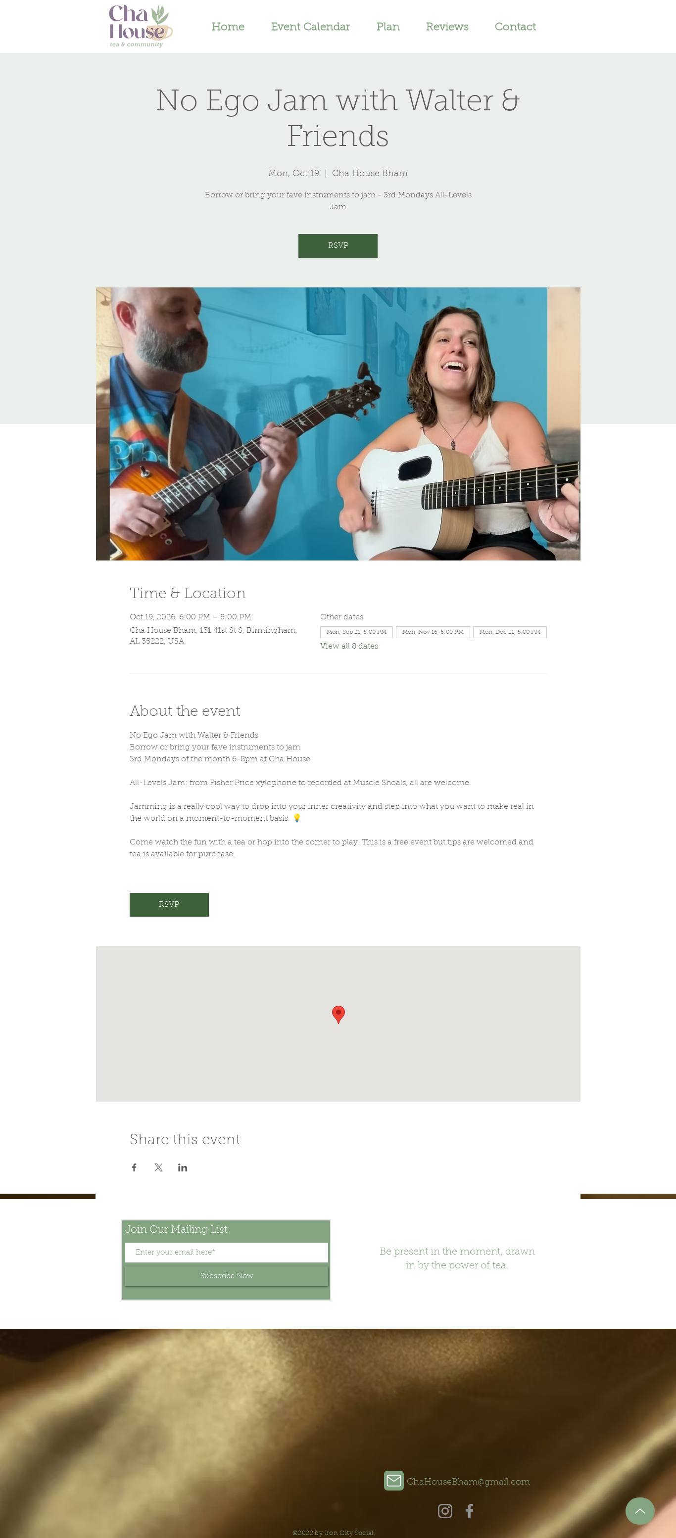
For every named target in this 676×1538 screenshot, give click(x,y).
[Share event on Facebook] (134, 1167)
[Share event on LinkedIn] (183, 1167)
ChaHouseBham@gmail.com (468, 1482)
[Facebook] (469, 1511)
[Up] (640, 1511)
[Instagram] (445, 1511)
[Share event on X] (158, 1167)
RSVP (338, 246)
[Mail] (394, 1481)
